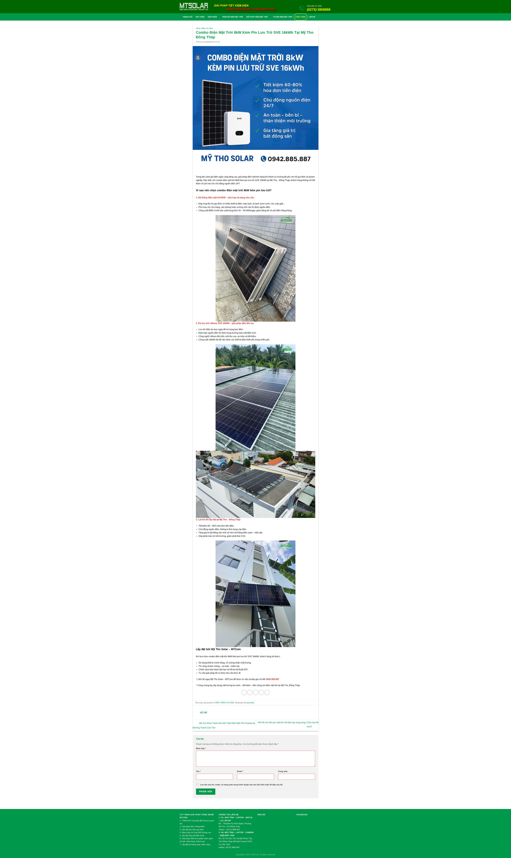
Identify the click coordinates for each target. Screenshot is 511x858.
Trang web (282, 771)
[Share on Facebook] (244, 692)
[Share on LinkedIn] (267, 692)
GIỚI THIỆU (200, 17)
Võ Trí (217, 42)
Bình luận (201, 748)
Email (240, 771)
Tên (198, 771)
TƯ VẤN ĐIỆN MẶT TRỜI (282, 17)
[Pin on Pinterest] (261, 692)
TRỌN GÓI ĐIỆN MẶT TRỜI (232, 17)
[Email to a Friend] (255, 692)
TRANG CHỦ (187, 17)
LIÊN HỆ (312, 17)
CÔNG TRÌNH (300, 17)
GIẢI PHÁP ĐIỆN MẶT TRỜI (257, 17)
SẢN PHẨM (212, 17)
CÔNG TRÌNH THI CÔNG (204, 28)
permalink (250, 703)
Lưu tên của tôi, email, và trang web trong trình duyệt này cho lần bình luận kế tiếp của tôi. (241, 785)
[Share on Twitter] (249, 692)
